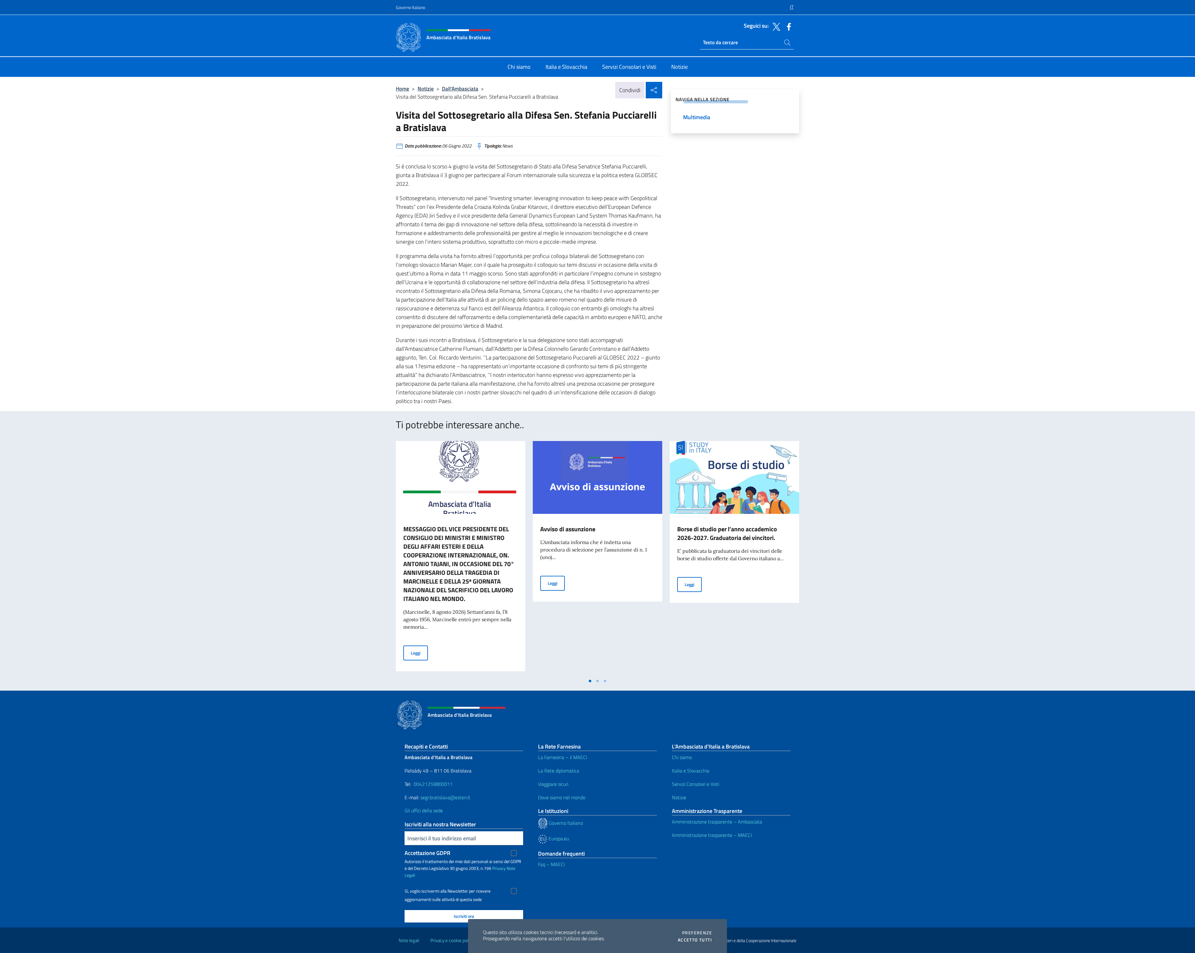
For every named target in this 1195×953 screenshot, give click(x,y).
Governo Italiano (410, 7)
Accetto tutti (695, 940)
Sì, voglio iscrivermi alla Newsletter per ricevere (447, 891)
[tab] (590, 681)
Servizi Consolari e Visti (695, 784)
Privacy (499, 868)
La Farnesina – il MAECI (562, 757)
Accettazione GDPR (427, 853)
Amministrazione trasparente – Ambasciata (717, 821)
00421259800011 (433, 784)
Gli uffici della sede (424, 810)
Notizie (426, 88)
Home (402, 88)
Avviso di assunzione (567, 529)
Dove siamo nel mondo (561, 797)
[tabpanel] (460, 558)
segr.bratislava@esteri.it (445, 797)
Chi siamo (682, 757)
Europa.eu (558, 838)
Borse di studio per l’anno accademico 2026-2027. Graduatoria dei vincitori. (727, 533)
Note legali (409, 940)
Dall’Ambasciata (460, 88)
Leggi (419, 652)
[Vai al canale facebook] (787, 26)
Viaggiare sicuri (553, 784)
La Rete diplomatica (558, 770)
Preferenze (697, 933)
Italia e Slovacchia (690, 770)
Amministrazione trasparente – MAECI (712, 835)
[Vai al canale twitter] (775, 26)
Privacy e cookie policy (452, 940)
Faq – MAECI (551, 864)
